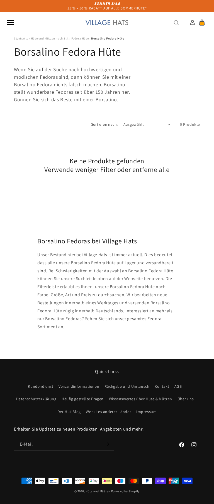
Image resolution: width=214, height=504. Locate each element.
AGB (178, 386)
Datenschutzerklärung (36, 398)
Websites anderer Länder (108, 411)
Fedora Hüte (80, 38)
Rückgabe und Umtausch (127, 386)
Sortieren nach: (104, 124)
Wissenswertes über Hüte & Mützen (140, 398)
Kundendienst (40, 386)
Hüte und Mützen (98, 491)
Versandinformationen (79, 386)
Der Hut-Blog (69, 411)
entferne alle (151, 169)
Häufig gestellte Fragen (83, 398)
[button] (10, 22)
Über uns (185, 398)
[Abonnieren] (108, 444)
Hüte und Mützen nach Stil (50, 38)
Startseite (21, 38)
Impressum (146, 411)
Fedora (154, 319)
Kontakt (162, 386)
